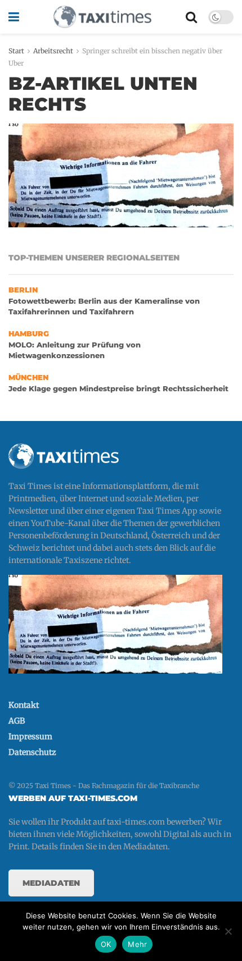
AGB (16, 721)
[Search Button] (191, 17)
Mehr (137, 944)
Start (16, 51)
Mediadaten (51, 883)
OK (106, 944)
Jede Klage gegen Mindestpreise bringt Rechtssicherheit (118, 389)
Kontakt (23, 705)
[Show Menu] (13, 17)
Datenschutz (32, 752)
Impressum (30, 736)
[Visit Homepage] (102, 17)
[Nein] (228, 931)
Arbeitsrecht (53, 51)
